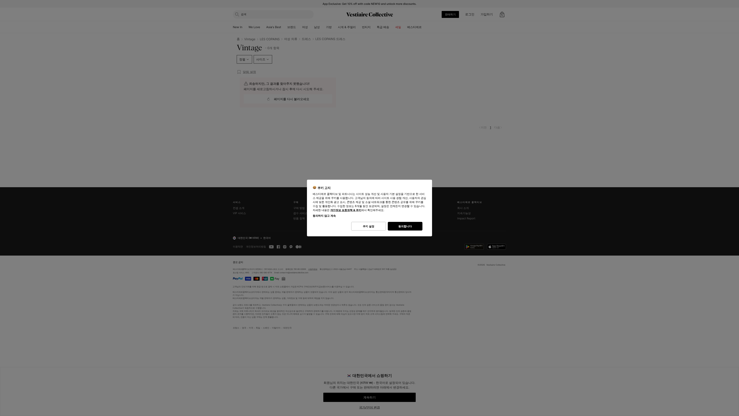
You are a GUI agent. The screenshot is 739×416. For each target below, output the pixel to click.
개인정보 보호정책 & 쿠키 (345, 210)
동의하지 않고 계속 (324, 216)
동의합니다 (405, 226)
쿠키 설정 (368, 226)
